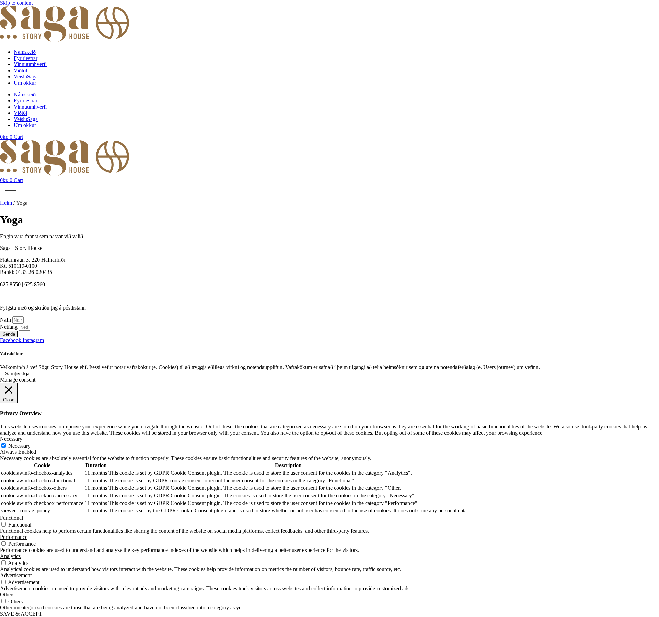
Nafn (6, 320)
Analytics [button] (10, 556)
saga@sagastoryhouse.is (26, 278)
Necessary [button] (11, 439)
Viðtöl (20, 70)
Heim (6, 203)
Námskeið (25, 52)
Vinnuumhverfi (30, 64)
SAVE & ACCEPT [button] (21, 614)
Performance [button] (13, 537)
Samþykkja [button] (17, 373)
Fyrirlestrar (25, 58)
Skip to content (16, 3)
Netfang (9, 327)
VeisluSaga (26, 77)
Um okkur (25, 83)
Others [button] (7, 594)
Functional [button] (11, 518)
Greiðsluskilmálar (19, 296)
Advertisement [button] (16, 575)
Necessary (19, 446)
